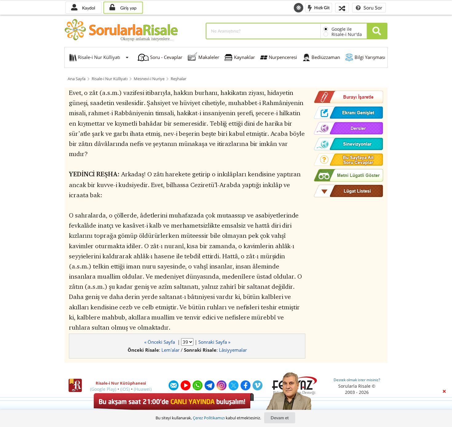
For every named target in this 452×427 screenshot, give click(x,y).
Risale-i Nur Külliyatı (110, 78)
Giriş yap (128, 7)
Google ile (341, 29)
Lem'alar (170, 350)
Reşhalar (178, 78)
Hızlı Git (321, 7)
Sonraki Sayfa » (214, 342)
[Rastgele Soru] (342, 7)
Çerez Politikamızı (209, 418)
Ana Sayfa (76, 78)
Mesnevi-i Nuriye (149, 78)
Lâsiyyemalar (233, 350)
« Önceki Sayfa (160, 342)
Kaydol (88, 7)
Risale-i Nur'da (346, 34)
